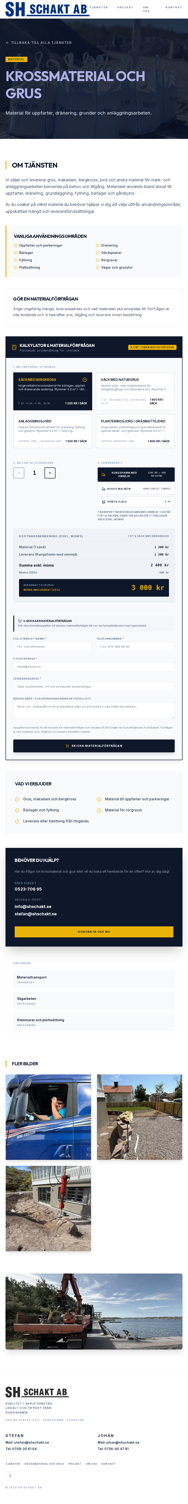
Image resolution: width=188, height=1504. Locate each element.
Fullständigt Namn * (30, 638)
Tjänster (98, 7)
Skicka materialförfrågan (97, 746)
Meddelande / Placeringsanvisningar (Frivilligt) (52, 698)
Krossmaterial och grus (44, 1463)
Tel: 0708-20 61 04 (21, 1449)
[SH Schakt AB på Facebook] (10, 1475)
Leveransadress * (27, 678)
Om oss (146, 9)
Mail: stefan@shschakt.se (27, 1442)
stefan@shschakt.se (36, 913)
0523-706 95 (28, 889)
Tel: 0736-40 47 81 (113, 1449)
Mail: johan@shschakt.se (118, 1442)
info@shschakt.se (33, 906)
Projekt (125, 7)
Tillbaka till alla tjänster (41, 43)
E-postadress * (25, 658)
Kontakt (174, 7)
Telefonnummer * (110, 638)
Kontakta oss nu (94, 931)
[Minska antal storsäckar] (18, 472)
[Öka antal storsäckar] (49, 472)
